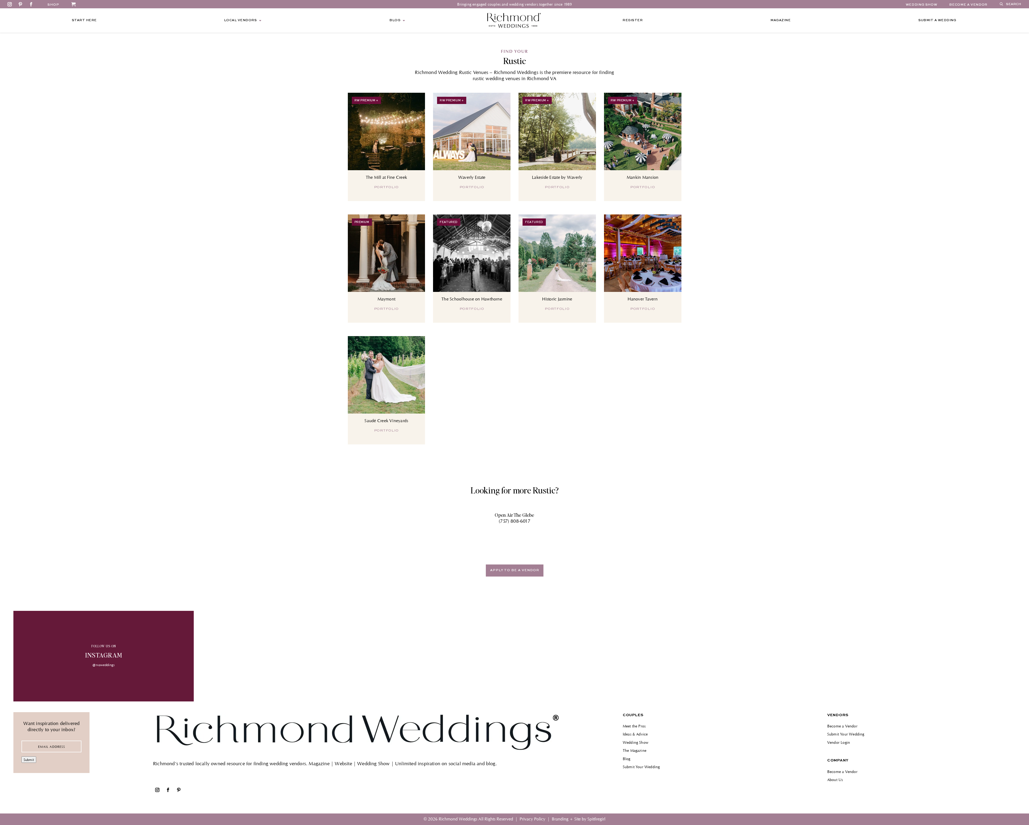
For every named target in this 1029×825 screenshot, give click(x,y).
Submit (29, 759)
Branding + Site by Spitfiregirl (578, 819)
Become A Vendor (968, 4)
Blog (394, 20)
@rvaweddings (103, 665)
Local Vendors (240, 20)
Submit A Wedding (937, 20)
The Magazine (634, 750)
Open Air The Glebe (514, 515)
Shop (53, 4)
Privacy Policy (532, 819)
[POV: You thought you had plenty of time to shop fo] (604, 656)
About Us (835, 779)
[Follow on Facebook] (31, 4)
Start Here (84, 20)
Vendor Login (838, 742)
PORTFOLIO (386, 187)
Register (632, 20)
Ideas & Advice (635, 734)
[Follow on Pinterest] (20, 4)
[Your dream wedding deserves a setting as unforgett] (933, 656)
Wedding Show (921, 4)
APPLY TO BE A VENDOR (514, 570)
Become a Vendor (842, 726)
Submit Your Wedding (641, 766)
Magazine (780, 20)
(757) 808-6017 (514, 521)
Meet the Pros (634, 726)
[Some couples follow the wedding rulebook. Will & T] (440, 656)
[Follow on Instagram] (9, 4)
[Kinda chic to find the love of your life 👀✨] (769, 656)
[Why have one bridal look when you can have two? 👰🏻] (276, 656)
